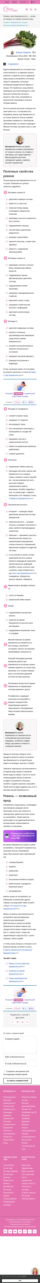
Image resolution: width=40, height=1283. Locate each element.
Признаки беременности (9, 1101)
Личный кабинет (28, 1199)
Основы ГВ (26, 1109)
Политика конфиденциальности (14, 1226)
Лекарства (7, 1137)
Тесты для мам (28, 1174)
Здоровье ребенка (26, 1123)
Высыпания (26, 1140)
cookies (23, 1276)
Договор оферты (30, 1226)
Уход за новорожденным (28, 1129)
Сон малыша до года (28, 1147)
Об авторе (26, 1196)
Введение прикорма (26, 1116)
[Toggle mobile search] (31, 9)
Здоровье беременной (8, 1116)
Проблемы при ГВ (29, 1112)
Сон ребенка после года (8, 1166)
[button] (20, 64)
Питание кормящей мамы (28, 1104)
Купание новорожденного (29, 1135)
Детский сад (8, 1186)
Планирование (9, 1097)
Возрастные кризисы (8, 1181)
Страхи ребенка (10, 1199)
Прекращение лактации (9, 1203)
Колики (24, 1143)
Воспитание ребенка (8, 1175)
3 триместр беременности (19, 498)
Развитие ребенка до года (29, 1098)
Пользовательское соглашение (20, 1224)
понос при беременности (22, 573)
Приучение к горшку (8, 1194)
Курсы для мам (28, 1171)
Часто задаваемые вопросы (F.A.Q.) (28, 1180)
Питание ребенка (10, 1171)
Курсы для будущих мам (27, 1166)
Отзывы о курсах (29, 1193)
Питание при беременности (9, 1107)
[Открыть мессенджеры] (35, 1271)
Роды (5, 1143)
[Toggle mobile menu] (35, 9)
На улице (7, 1190)
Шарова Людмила (23, 52)
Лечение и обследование (9, 1132)
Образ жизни (8, 1140)
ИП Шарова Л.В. (11, 1220)
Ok (20, 1281)
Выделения (8, 1128)
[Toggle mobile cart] (26, 9)
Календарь (7, 1112)
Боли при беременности (9, 1123)
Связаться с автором (27, 1188)
